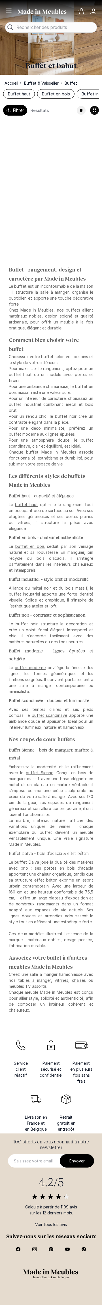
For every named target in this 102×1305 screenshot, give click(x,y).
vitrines (61, 980)
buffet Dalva (26, 862)
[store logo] (42, 11)
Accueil (11, 83)
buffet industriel (24, 594)
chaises (79, 980)
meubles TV (20, 986)
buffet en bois (30, 546)
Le (23, 623)
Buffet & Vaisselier (41, 83)
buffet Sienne (39, 772)
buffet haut (26, 504)
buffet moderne (30, 667)
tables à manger (34, 980)
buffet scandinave (49, 715)
